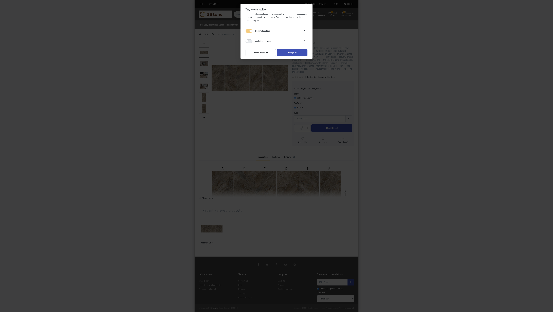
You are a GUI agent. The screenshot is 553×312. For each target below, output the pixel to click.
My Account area (268, 17)
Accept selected (261, 52)
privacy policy (255, 20)
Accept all (292, 52)
